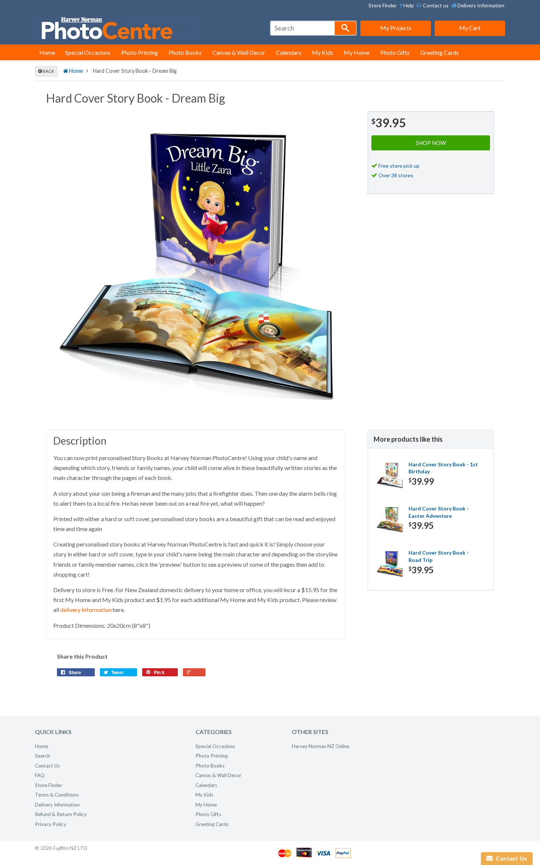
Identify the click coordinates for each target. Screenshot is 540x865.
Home (47, 52)
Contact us (435, 5)
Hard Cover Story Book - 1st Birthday (443, 468)
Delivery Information (480, 5)
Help (408, 5)
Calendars (288, 52)
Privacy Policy (50, 824)
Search (42, 756)
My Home (357, 52)
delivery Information (86, 609)
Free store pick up (399, 166)
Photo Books (185, 52)
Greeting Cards (439, 52)
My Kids (322, 52)
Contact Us (47, 766)
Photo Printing (139, 52)
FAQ (39, 775)
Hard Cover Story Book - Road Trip (438, 556)
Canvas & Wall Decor (238, 52)
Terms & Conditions (57, 795)
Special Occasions (88, 52)
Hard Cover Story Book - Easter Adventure (438, 512)
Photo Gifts (395, 52)
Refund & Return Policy (61, 814)
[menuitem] (407, 5)
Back (48, 71)
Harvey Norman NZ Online (320, 746)
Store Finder (382, 5)
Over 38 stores (395, 175)
